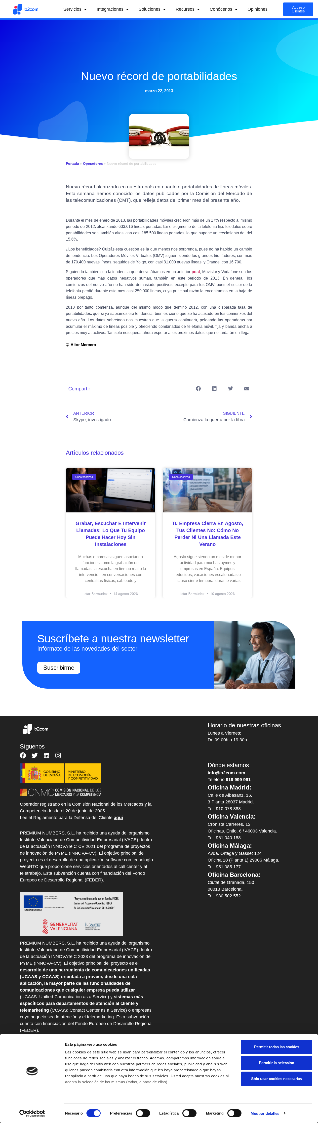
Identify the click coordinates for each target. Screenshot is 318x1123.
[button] (198, 388)
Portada (72, 164)
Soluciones (149, 9)
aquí (118, 817)
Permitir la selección (276, 1063)
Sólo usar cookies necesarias (276, 1079)
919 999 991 (238, 779)
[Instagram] (58, 755)
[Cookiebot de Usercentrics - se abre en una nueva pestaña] (32, 1113)
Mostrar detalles (265, 1113)
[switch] (143, 1113)
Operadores (93, 164)
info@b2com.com (226, 772)
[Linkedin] (46, 755)
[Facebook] (23, 755)
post (196, 272)
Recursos (185, 9)
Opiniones (257, 9)
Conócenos (221, 9)
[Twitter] (35, 755)
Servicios (72, 9)
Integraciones (110, 9)
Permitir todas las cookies (276, 1047)
